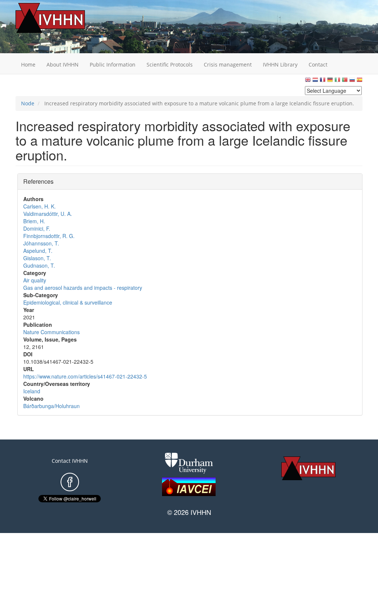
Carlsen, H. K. (39, 206)
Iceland (31, 391)
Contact (318, 64)
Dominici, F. (36, 228)
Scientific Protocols (170, 64)
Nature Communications (51, 332)
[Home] (62, 18)
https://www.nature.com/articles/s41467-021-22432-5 (85, 376)
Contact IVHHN (70, 460)
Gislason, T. (37, 258)
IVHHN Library (280, 64)
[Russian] (352, 81)
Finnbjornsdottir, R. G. (49, 236)
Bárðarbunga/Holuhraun (51, 406)
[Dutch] (315, 81)
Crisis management (228, 64)
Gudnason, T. (39, 265)
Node (27, 103)
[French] (323, 81)
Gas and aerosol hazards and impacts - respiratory (82, 287)
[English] (308, 81)
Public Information (112, 64)
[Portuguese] (345, 81)
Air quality (34, 280)
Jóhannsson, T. (41, 243)
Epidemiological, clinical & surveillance (67, 302)
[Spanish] (359, 81)
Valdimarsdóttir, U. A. (47, 213)
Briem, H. (34, 221)
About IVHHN (63, 64)
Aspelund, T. (37, 250)
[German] (330, 81)
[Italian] (337, 81)
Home (28, 64)
